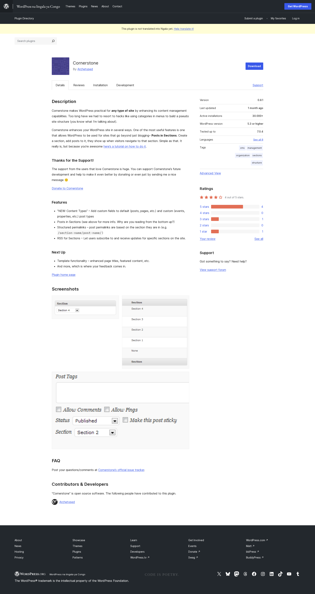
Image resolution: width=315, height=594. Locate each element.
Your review (207, 239)
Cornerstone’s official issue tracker (121, 470)
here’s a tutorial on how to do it (125, 146)
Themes (77, 546)
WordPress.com (257, 540)
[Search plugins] (53, 41)
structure (257, 162)
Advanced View (210, 173)
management (255, 148)
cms (242, 148)
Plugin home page (63, 274)
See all (258, 239)
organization (243, 155)
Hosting (19, 551)
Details (60, 85)
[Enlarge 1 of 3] (114, 300)
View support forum (213, 270)
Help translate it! (184, 28)
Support (258, 85)
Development (125, 85)
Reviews (79, 85)
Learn (133, 540)
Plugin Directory (24, 18)
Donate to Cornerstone (67, 188)
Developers (137, 551)
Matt (250, 546)
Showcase (79, 540)
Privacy (19, 557)
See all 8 (258, 139)
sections (257, 155)
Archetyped (85, 69)
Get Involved (196, 540)
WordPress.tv (140, 557)
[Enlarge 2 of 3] (184, 300)
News (18, 546)
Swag (193, 557)
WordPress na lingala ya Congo (67, 574)
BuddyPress (255, 557)
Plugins (77, 551)
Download (254, 66)
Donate (194, 551)
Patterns (78, 557)
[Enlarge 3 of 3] (184, 376)
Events (192, 546)
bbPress (252, 551)
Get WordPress (298, 6)
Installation (100, 85)
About (18, 540)
